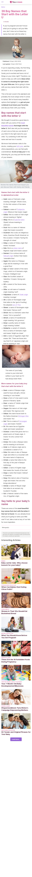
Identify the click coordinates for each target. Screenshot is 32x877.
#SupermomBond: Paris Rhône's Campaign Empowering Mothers (14, 709)
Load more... (16, 739)
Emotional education (8, 730)
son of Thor (16, 305)
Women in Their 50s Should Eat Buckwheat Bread (14, 612)
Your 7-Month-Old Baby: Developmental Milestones (12, 685)
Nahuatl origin (8, 256)
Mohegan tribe (23, 416)
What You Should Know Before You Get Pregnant (14, 636)
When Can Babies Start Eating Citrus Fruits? (13, 588)
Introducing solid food (8, 585)
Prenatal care (5, 657)
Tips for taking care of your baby (11, 682)
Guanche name (19, 220)
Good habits (5, 609)
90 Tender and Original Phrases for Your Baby (16, 733)
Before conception (7, 633)
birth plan (20, 146)
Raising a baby (5, 706)
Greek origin (23, 294)
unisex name (17, 248)
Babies (3, 7)
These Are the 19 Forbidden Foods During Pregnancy (15, 661)
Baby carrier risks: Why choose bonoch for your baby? (14, 564)
